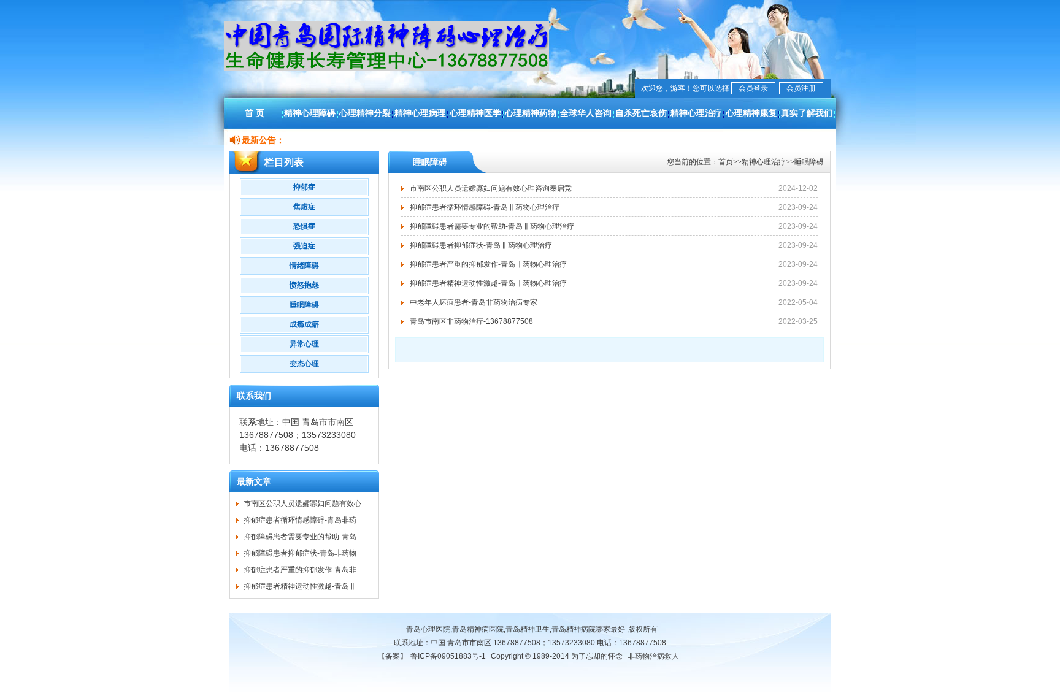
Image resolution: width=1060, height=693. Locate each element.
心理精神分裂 (365, 113)
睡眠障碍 (304, 305)
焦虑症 (304, 206)
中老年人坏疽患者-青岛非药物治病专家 (473, 302)
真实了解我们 (806, 113)
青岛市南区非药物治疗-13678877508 (471, 321)
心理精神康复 (751, 113)
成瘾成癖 (304, 324)
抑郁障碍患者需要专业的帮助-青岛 (300, 536)
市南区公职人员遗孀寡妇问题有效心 (302, 503)
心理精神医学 (475, 113)
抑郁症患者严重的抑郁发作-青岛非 (300, 569)
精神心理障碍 (310, 113)
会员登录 (753, 88)
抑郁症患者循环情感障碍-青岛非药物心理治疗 (484, 207)
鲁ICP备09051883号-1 (448, 656)
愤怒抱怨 (304, 285)
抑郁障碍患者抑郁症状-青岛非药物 (300, 553)
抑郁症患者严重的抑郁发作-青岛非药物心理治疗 (488, 264)
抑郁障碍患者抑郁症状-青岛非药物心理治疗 (481, 245)
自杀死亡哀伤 (641, 113)
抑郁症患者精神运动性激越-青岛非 (300, 586)
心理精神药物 (530, 113)
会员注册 (801, 88)
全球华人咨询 (586, 113)
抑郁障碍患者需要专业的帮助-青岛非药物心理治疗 (492, 226)
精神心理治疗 (696, 113)
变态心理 (304, 363)
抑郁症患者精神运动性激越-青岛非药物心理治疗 (488, 283)
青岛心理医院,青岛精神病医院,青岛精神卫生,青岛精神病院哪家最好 (515, 629)
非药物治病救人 (653, 656)
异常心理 (304, 344)
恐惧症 (304, 226)
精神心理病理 (420, 113)
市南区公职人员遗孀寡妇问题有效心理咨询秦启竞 (491, 188)
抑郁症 (304, 187)
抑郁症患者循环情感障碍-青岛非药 (300, 520)
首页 (725, 162)
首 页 (254, 113)
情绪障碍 (304, 265)
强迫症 (304, 246)
